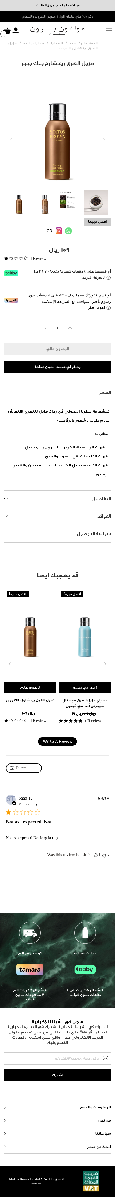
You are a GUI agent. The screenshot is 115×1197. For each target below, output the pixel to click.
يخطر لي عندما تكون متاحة (57, 367)
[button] (96, 855)
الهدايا (57, 43)
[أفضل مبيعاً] (30, 633)
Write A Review (58, 741)
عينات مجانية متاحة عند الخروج (57, 17)
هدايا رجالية (33, 43)
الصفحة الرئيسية (84, 43)
